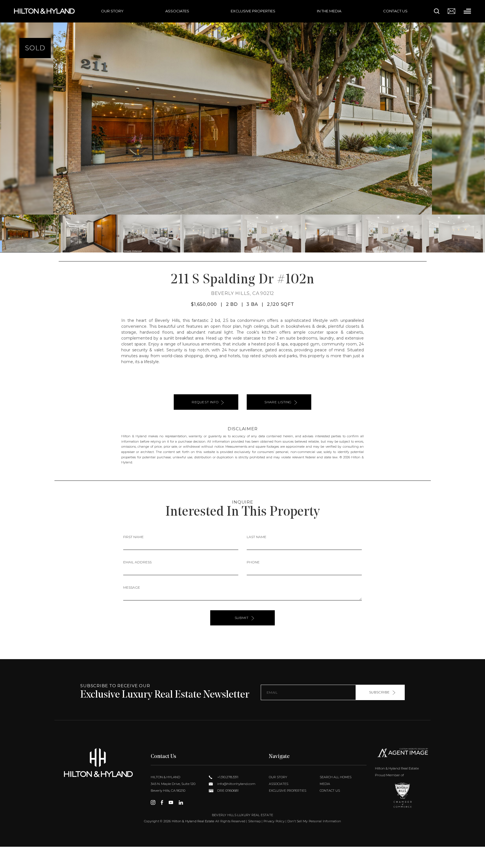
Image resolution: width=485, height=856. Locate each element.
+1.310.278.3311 (227, 777)
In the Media (329, 11)
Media (325, 784)
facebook (162, 802)
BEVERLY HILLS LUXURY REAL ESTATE (242, 815)
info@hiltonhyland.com (235, 784)
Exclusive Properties (253, 11)
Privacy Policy (274, 821)
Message (131, 587)
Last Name (256, 537)
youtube (171, 802)
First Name (133, 537)
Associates (177, 11)
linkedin (181, 802)
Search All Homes (335, 777)
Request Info (205, 402)
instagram (153, 802)
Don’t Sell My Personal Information (314, 821)
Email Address (137, 562)
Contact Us (395, 11)
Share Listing (278, 402)
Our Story (112, 11)
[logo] (98, 762)
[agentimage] (403, 753)
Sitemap (254, 821)
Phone (253, 562)
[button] (6, 126)
